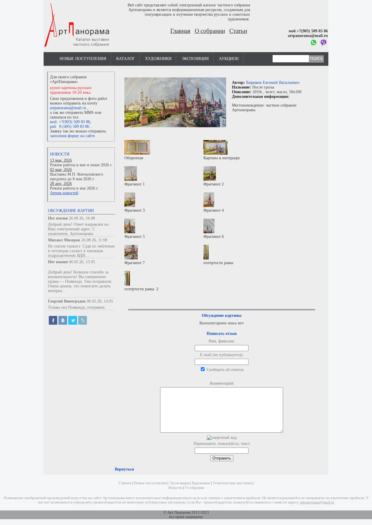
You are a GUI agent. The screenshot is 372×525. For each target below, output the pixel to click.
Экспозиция (195, 58)
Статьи (238, 30)
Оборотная (133, 158)
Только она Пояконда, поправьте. (77, 307)
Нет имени (58, 218)
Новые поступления (83, 58)
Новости (59, 154)
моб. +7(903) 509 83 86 (70, 122)
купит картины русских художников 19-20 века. (71, 90)
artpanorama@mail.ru (68, 108)
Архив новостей (64, 193)
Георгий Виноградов (67, 301)
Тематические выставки (232, 483)
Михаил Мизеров (64, 240)
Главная (180, 30)
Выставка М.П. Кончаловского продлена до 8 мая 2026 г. (76, 176)
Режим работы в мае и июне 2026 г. (81, 165)
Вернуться (124, 469)
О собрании (210, 30)
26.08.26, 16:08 (82, 218)
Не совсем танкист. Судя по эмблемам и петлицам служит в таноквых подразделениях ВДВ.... (81, 251)
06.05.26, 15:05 (82, 262)
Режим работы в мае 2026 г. (74, 188)
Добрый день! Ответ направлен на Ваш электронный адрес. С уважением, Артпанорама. (78, 229)
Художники (158, 58)
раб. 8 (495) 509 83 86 (69, 126)
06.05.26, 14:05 (100, 301)
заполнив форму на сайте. (73, 136)
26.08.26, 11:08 (94, 240)
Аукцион (229, 58)
